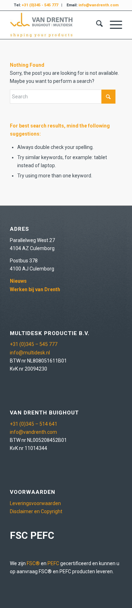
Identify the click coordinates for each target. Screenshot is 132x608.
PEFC (53, 563)
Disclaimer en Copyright (36, 511)
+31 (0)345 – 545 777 (33, 344)
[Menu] (112, 25)
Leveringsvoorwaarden (35, 503)
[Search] (96, 25)
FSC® (33, 563)
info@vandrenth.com (33, 432)
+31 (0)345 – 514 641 (33, 424)
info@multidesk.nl (30, 352)
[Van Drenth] (55, 25)
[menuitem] (96, 25)
